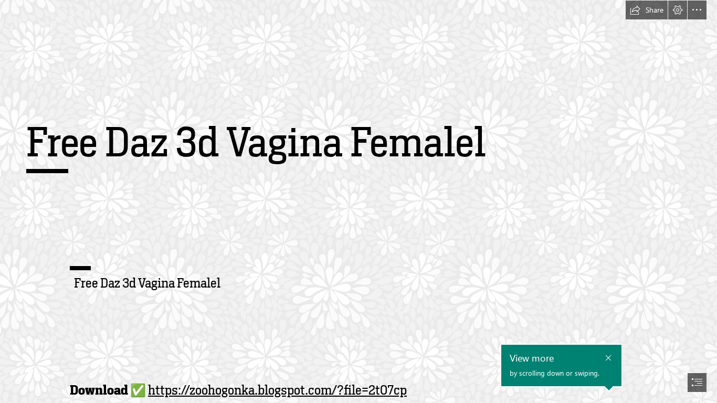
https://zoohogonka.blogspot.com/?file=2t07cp (277, 390)
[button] (647, 10)
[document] (358, 201)
